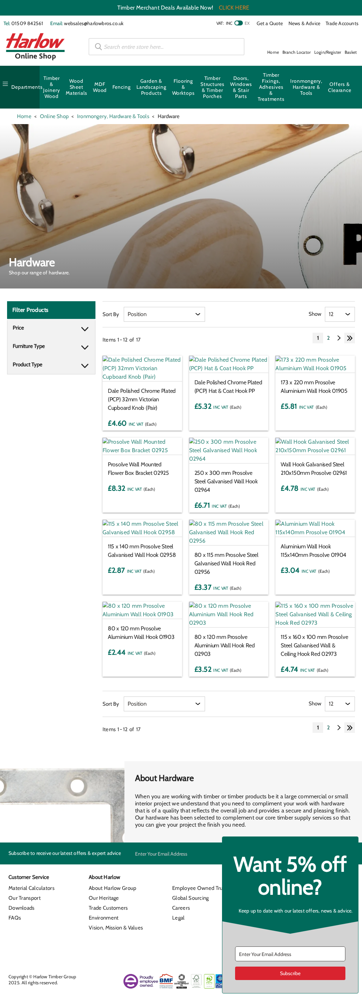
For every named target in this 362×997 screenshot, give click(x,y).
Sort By (111, 314)
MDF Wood (100, 87)
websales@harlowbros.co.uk (93, 23)
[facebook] (154, 947)
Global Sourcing (190, 898)
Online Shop (54, 116)
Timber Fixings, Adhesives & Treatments (271, 87)
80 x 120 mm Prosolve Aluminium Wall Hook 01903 (141, 632)
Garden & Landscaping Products (151, 87)
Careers (181, 908)
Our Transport (24, 898)
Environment (103, 918)
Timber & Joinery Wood (51, 87)
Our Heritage (104, 898)
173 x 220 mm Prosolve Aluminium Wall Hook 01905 (314, 386)
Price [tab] (18, 328)
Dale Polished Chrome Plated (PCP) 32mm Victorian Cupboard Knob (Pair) (142, 399)
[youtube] (205, 947)
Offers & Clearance (339, 87)
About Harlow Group (112, 888)
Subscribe (290, 973)
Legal (178, 918)
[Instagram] (192, 947)
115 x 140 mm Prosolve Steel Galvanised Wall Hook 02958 (142, 550)
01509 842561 (27, 23)
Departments (27, 87)
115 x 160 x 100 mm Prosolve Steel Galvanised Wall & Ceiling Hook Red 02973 (314, 645)
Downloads (21, 908)
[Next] (339, 338)
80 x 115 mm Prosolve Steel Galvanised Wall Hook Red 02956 (226, 563)
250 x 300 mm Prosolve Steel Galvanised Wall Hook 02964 (226, 481)
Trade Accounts (342, 23)
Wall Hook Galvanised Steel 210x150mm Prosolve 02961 (314, 468)
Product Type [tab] (27, 364)
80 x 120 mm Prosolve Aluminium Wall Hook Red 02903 (224, 645)
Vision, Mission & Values (116, 928)
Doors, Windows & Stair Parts (241, 87)
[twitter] (180, 947)
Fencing (121, 87)
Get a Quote (270, 23)
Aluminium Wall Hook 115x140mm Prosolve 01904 (313, 550)
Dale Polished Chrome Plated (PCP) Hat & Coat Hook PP (228, 386)
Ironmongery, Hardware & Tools (306, 87)
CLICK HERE (234, 7)
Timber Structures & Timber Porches (212, 87)
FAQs (14, 918)
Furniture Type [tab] (29, 346)
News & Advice (304, 23)
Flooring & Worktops (183, 87)
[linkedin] (167, 947)
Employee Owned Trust (199, 888)
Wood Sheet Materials (76, 87)
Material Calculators (31, 888)
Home (24, 116)
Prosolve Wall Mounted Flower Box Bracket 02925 (138, 468)
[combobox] (166, 46)
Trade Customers (108, 908)
